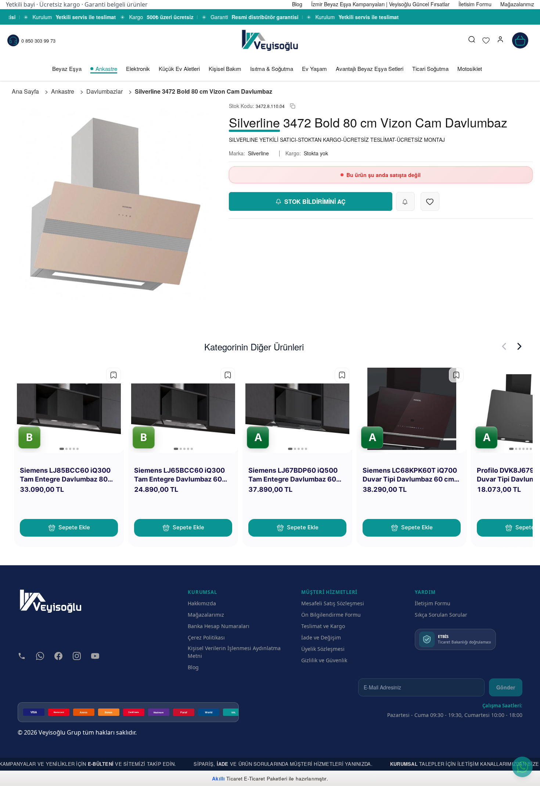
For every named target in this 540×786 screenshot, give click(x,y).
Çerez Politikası (206, 637)
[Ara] (471, 40)
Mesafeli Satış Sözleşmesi (332, 603)
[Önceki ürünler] (504, 346)
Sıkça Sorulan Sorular (441, 614)
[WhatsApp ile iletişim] (522, 767)
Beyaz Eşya (67, 68)
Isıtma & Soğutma (271, 68)
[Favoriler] (486, 40)
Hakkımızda (202, 603)
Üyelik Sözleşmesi (323, 648)
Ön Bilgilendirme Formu (331, 614)
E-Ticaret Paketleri (265, 778)
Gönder (505, 687)
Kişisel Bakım (225, 68)
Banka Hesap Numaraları (218, 626)
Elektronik (138, 68)
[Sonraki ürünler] (519, 346)
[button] (500, 40)
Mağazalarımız (206, 614)
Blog (193, 667)
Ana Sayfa (25, 91)
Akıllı (218, 778)
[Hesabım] (500, 40)
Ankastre (106, 68)
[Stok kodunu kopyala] (292, 105)
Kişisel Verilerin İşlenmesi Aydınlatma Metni (234, 652)
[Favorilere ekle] (113, 375)
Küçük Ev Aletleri (179, 68)
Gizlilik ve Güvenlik (324, 660)
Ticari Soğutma (430, 68)
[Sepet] (520, 40)
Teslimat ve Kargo (323, 626)
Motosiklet (469, 68)
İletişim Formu (432, 603)
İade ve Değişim (321, 637)
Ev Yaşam (314, 68)
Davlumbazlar (104, 91)
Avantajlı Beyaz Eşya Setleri (369, 68)
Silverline (258, 153)
